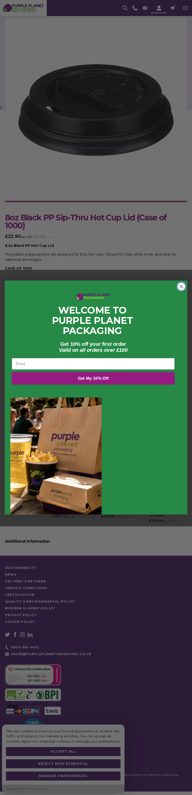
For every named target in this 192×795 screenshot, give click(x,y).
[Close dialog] (181, 286)
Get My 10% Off (93, 378)
